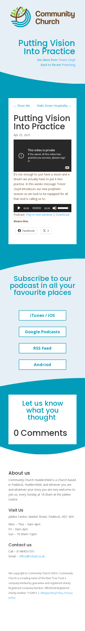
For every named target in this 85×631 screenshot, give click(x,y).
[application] (42, 208)
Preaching (68, 65)
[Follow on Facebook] (28, 609)
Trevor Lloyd (66, 60)
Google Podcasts (42, 331)
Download (62, 214)
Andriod (42, 364)
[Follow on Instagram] (11, 609)
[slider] (63, 207)
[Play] (19, 208)
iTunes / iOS (42, 315)
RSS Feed (42, 348)
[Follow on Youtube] (20, 609)
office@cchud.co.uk (32, 556)
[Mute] (54, 208)
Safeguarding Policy (51, 593)
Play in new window (39, 214)
